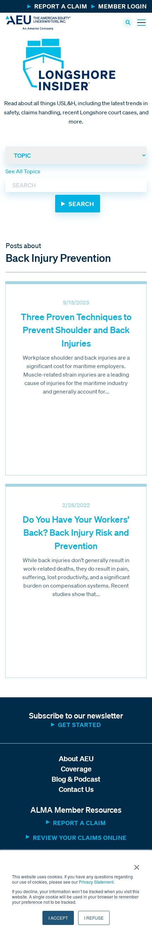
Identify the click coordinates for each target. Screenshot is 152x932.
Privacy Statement (96, 882)
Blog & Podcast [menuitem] (76, 779)
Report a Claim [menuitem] (60, 6)
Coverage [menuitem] (76, 768)
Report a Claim (79, 822)
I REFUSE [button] (94, 918)
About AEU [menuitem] (76, 758)
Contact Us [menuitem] (76, 789)
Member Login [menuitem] (122, 6)
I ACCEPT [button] (58, 918)
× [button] (137, 865)
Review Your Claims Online (80, 837)
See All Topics (22, 171)
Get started (79, 724)
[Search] (77, 203)
